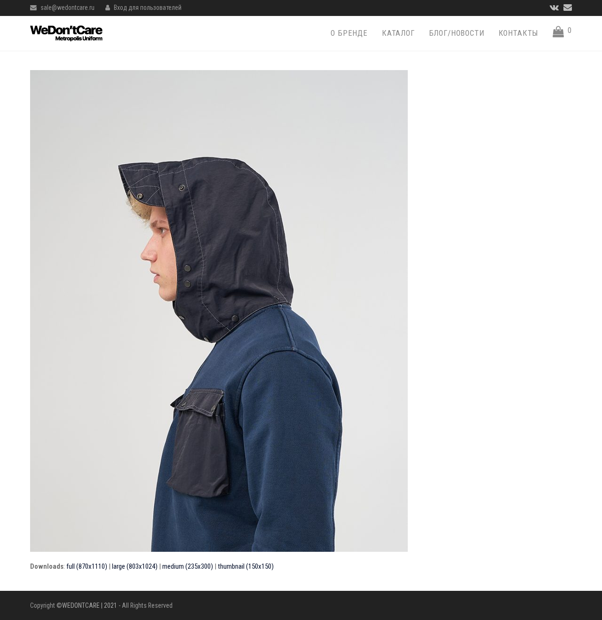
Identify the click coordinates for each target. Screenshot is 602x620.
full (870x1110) (86, 566)
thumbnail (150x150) (246, 566)
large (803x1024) (135, 566)
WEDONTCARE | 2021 (89, 605)
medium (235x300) (187, 566)
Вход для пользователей (148, 7)
